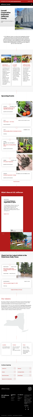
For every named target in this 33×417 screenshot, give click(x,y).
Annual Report (20, 375)
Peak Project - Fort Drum (8, 121)
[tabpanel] (12, 206)
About (18, 396)
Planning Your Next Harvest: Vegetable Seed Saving (9, 108)
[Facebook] (25, 407)
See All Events (16, 181)
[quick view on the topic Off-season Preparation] (10, 158)
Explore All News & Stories (16, 289)
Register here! (6, 213)
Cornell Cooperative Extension (15, 1)
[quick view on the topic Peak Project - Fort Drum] (16, 118)
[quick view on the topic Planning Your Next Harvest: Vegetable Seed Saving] (10, 104)
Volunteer (19, 368)
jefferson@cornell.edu (28, 401)
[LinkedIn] (25, 409)
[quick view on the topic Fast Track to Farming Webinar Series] (10, 140)
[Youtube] (28, 409)
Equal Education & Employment (17, 415)
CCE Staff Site (10, 415)
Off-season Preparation (8, 161)
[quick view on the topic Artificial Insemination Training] (16, 172)
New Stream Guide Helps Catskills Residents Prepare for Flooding (9, 269)
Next (13, 230)
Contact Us (4, 368)
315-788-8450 (28, 399)
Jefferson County (5, 4)
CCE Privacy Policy (4, 415)
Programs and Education (20, 398)
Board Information (5, 375)
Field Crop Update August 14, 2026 (10, 283)
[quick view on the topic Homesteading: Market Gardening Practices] (16, 128)
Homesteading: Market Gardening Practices (12, 131)
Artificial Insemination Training (9, 175)
